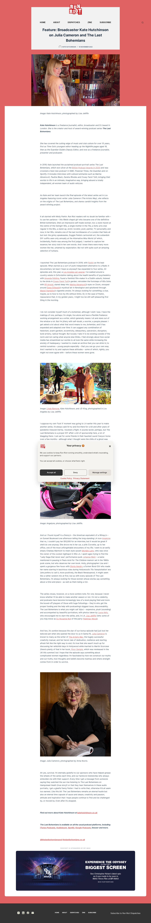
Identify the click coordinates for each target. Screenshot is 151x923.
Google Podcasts (83, 828)
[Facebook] (28, 913)
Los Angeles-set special (74, 272)
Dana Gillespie (53, 287)
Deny (75, 472)
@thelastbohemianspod (51, 839)
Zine (90, 22)
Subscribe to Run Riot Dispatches (125, 913)
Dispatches (74, 22)
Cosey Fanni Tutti (61, 281)
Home (43, 22)
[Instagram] (18, 913)
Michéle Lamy (88, 551)
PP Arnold (48, 284)
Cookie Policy (66, 478)
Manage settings (99, 472)
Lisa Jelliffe (91, 616)
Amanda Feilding (51, 278)
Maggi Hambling (47, 290)
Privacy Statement (81, 478)
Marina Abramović (78, 284)
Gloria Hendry (76, 566)
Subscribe (105, 22)
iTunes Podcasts (47, 828)
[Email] (32, 913)
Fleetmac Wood (90, 619)
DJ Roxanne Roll (63, 619)
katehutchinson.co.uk (87, 813)
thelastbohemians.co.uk (74, 839)
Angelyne (106, 538)
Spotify (71, 828)
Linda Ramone (53, 408)
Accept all (51, 472)
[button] (110, 446)
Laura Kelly (103, 612)
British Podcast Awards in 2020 (86, 168)
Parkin (91, 262)
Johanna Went (89, 557)
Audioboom (61, 828)
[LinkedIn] (23, 913)
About (56, 22)
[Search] (142, 22)
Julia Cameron (98, 634)
